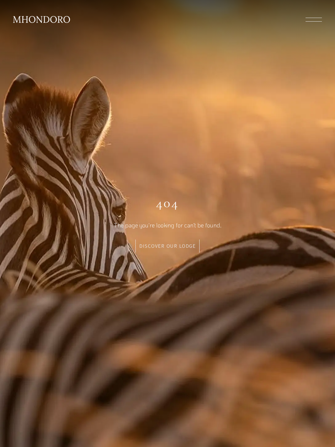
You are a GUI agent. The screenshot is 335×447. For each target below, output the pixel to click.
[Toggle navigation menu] (314, 20)
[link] (41, 19)
